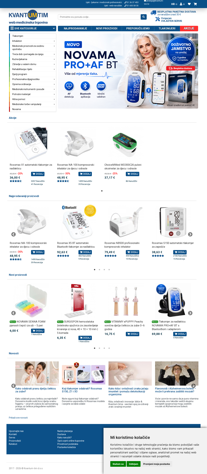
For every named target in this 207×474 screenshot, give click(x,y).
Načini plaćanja (65, 431)
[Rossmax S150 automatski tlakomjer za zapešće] (173, 222)
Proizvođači (15, 440)
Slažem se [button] (118, 464)
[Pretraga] (144, 17)
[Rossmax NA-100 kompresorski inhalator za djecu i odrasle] (78, 144)
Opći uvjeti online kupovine (70, 440)
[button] (182, 4)
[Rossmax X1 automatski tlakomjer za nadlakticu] (31, 144)
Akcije (12, 117)
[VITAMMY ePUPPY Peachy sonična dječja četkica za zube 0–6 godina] (125, 301)
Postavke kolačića (66, 447)
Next (190, 234)
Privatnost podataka (67, 444)
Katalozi (13, 444)
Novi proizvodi (106, 28)
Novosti (14, 353)
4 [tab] (109, 269)
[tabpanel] (128, 71)
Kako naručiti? (64, 437)
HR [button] (173, 4)
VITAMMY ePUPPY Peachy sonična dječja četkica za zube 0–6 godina (124, 325)
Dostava (61, 434)
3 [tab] (104, 269)
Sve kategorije (25, 28)
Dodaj (39, 174)
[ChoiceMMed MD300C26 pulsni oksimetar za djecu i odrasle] (125, 144)
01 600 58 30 (132, 6)
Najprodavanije (75, 28)
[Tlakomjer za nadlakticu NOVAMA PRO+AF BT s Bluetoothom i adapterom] (173, 301)
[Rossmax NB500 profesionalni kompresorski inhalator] (125, 222)
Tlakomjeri (167, 28)
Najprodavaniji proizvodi (24, 196)
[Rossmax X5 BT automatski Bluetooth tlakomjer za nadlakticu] (78, 222)
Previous (13, 234)
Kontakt (13, 434)
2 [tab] (99, 269)
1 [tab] (128, 106)
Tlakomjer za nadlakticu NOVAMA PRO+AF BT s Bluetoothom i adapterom (168, 325)
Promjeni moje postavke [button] (156, 464)
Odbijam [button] (133, 464)
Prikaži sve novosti (18, 417)
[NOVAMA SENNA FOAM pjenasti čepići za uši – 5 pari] (31, 301)
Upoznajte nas (16, 431)
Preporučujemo (138, 28)
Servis (12, 437)
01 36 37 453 (132, 2)
